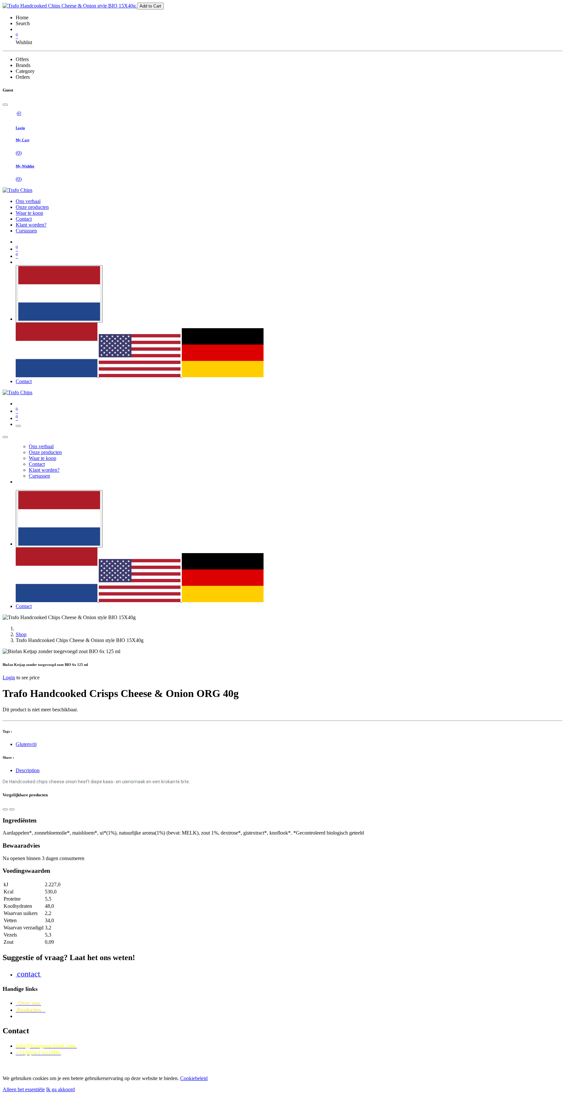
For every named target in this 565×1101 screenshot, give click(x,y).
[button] (5, 809)
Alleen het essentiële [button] (24, 1089)
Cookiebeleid (194, 1078)
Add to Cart (150, 6)
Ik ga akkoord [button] (60, 1089)
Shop (21, 634)
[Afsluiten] (5, 437)
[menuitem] (28, 201)
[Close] (5, 105)
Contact (24, 381)
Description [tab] (28, 770)
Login (9, 677)
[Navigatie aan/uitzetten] (18, 426)
